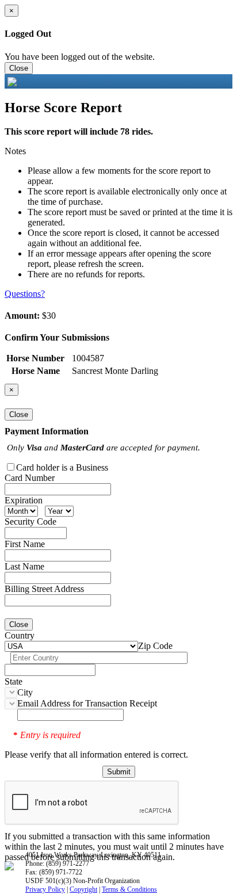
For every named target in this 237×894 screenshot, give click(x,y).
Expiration (24, 500)
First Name (25, 544)
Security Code (30, 521)
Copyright (83, 889)
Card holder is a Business (62, 467)
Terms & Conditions (129, 889)
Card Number (30, 478)
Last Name (24, 566)
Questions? (25, 294)
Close (18, 68)
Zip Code (155, 646)
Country (20, 635)
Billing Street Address (44, 589)
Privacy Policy (45, 889)
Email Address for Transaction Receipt (87, 703)
